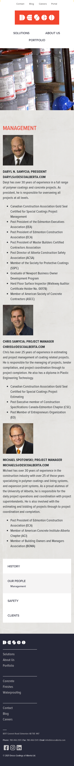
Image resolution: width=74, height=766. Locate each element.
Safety (13, 601)
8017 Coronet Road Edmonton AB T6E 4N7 (21, 733)
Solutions (21, 33)
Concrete (8, 680)
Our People (17, 581)
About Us (52, 33)
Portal (54, 4)
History (14, 566)
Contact (20, 4)
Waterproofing (12, 692)
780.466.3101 (15, 740)
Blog (31, 4)
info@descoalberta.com (55, 740)
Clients (13, 615)
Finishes (8, 686)
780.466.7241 (32, 740)
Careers (43, 4)
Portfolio (37, 40)
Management (18, 586)
